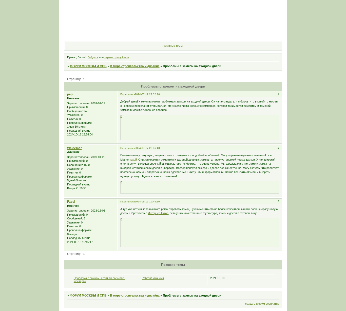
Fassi (71, 201)
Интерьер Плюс (158, 213)
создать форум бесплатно (262, 303)
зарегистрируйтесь (116, 57)
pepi (70, 94)
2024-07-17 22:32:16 (147, 94)
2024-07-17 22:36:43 (147, 148)
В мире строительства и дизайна (135, 66)
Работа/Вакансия (153, 278)
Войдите (93, 57)
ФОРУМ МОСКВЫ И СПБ (88, 66)
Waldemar (74, 148)
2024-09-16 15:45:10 (147, 201)
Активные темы (173, 45)
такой (133, 159)
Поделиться (127, 94)
